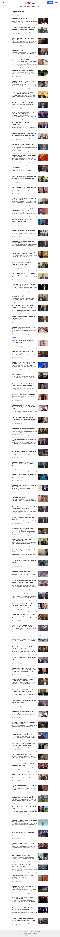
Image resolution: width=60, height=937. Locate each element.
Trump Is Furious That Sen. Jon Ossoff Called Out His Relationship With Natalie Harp (24, 82)
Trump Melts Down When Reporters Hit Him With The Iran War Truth (23, 539)
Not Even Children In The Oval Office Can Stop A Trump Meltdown (24, 775)
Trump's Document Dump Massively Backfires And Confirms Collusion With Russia (24, 604)
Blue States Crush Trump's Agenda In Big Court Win (24, 593)
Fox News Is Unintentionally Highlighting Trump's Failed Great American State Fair (23, 796)
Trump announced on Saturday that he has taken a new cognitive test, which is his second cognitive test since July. (24, 715)
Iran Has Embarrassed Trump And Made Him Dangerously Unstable (23, 274)
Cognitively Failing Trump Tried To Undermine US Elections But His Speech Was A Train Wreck (24, 615)
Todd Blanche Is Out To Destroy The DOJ (22, 103)
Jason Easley (20, 22)
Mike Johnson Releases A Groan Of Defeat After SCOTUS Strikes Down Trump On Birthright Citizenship (24, 832)
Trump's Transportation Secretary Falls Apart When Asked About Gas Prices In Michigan (24, 134)
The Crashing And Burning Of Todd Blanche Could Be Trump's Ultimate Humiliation (23, 384)
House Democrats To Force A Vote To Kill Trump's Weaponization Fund (23, 844)
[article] (30, 21)
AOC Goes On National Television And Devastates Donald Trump (22, 220)
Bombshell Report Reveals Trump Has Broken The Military (24, 561)
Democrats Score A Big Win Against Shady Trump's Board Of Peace (23, 764)
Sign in (56, 2)
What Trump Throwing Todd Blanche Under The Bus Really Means (23, 373)
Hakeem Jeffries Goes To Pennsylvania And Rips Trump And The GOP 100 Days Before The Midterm (24, 451)
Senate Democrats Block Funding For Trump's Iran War (24, 658)
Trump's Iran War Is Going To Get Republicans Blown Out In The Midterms (24, 475)
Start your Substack (27, 933)
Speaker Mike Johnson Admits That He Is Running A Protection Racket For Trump (22, 908)
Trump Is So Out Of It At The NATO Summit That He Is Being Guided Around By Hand (24, 744)
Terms (33, 931)
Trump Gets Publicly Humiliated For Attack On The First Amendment (24, 486)
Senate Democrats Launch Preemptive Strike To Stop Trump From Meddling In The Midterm (24, 919)
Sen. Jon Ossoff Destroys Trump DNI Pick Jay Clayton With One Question (24, 647)
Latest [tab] (14, 15)
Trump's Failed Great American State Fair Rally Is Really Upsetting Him (24, 887)
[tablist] (18, 15)
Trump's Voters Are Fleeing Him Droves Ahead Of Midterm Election (24, 156)
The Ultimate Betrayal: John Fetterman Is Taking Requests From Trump (24, 188)
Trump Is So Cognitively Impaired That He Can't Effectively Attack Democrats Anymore (24, 507)
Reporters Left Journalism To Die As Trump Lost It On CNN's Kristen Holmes (23, 92)
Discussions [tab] (21, 15)
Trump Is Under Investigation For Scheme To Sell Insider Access (23, 341)
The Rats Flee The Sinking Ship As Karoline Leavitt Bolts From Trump (23, 145)
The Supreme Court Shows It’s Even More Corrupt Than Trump (23, 39)
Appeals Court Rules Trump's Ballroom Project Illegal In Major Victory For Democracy (24, 252)
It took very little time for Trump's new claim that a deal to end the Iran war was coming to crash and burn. (24, 320)
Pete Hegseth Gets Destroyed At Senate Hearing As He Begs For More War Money (23, 529)
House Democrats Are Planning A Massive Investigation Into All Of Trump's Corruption (23, 209)
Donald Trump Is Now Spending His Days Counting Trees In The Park (22, 876)
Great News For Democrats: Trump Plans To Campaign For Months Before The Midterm (23, 28)
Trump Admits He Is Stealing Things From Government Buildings (23, 242)
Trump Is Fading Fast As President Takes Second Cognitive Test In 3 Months (22, 712)
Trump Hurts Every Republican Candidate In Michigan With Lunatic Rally (23, 429)
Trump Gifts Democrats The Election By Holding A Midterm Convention (24, 821)
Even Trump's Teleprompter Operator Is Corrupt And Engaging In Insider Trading (22, 626)
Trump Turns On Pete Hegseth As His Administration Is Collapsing (21, 263)
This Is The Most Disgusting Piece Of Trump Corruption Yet (23, 166)
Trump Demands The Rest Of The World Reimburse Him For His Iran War (22, 679)
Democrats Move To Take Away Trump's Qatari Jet (24, 636)
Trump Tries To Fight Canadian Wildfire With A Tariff (24, 550)
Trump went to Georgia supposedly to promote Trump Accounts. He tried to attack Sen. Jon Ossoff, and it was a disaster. (23, 510)
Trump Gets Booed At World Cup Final (22, 571)
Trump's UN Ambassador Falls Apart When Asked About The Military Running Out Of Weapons (23, 464)
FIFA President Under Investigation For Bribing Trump (24, 440)
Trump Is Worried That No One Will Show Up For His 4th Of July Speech (24, 807)
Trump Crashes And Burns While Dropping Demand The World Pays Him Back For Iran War (24, 669)
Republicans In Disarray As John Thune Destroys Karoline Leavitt (22, 496)
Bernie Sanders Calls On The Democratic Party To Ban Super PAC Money (24, 199)
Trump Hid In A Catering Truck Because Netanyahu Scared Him (22, 123)
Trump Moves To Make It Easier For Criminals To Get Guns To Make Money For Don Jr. (23, 363)
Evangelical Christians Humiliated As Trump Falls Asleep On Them (23, 897)
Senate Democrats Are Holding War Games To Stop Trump (24, 518)
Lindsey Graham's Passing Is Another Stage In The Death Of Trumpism (24, 701)
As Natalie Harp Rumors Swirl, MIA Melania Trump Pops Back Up (23, 49)
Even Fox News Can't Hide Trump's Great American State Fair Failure (23, 865)
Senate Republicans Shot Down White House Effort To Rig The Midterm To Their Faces (23, 395)
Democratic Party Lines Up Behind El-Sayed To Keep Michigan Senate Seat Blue (24, 285)
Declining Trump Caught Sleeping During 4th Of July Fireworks (24, 786)
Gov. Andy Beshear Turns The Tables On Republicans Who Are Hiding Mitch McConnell (24, 418)
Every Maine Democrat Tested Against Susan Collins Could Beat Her (24, 723)
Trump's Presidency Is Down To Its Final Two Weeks (23, 231)
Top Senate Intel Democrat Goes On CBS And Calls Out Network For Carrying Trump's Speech (24, 582)
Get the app (35, 933)
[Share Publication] (45, 2)
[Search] (43, 2)
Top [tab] (17, 15)
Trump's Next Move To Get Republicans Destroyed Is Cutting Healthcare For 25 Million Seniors (24, 407)
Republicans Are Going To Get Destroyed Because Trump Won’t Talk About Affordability (24, 60)
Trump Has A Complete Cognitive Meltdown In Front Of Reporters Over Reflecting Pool (24, 306)
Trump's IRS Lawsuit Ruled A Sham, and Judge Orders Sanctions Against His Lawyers (24, 690)
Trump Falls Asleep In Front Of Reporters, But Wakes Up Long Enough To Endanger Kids (24, 177)
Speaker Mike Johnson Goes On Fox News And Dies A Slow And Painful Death (24, 112)
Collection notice (37, 931)
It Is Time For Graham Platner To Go (21, 754)
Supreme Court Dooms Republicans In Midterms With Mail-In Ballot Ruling (22, 854)
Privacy (30, 931)
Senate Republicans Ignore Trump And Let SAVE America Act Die (23, 295)
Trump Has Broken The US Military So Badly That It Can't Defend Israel (23, 328)
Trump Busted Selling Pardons (20, 18)
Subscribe (50, 2)
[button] (21, 6)
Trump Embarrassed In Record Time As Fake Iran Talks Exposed (23, 317)
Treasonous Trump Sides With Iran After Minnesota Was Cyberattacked (22, 352)
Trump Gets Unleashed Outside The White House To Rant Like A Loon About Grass (23, 71)
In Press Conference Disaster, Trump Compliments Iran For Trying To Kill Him (22, 733)
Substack (25, 935)
